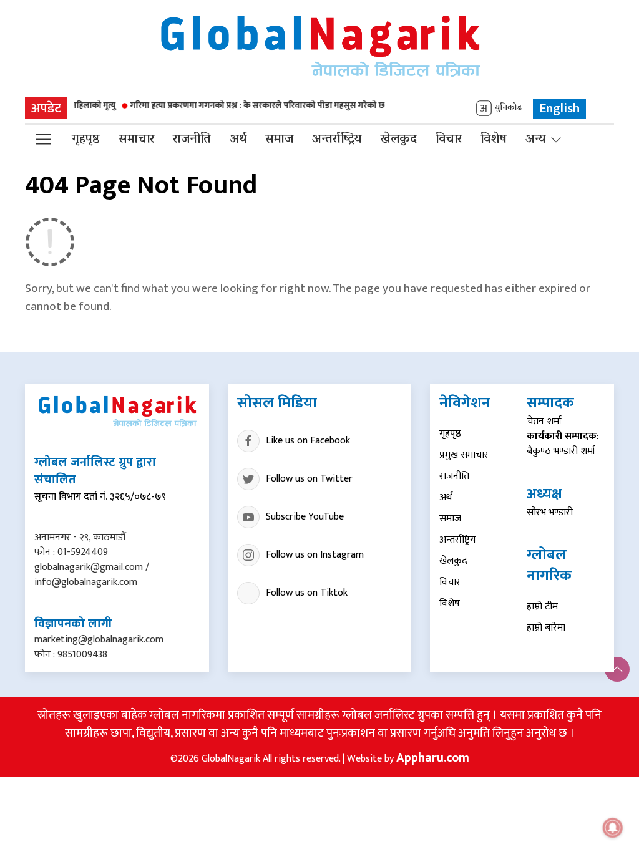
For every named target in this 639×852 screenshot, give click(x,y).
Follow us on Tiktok (307, 592)
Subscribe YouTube (305, 516)
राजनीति (192, 140)
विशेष (493, 140)
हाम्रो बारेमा (546, 627)
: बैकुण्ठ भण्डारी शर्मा (562, 444)
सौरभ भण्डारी (550, 512)
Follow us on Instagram (315, 554)
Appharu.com (432, 757)
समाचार (136, 140)
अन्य (535, 140)
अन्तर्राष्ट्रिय (336, 140)
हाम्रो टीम (542, 606)
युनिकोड (508, 108)
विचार (449, 140)
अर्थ (238, 140)
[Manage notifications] (613, 828)
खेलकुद (398, 140)
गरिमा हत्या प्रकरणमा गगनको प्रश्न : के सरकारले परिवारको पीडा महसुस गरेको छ (244, 105)
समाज (279, 140)
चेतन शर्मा (544, 421)
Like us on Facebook (308, 440)
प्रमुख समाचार (464, 455)
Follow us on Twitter (309, 478)
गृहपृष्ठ (86, 140)
